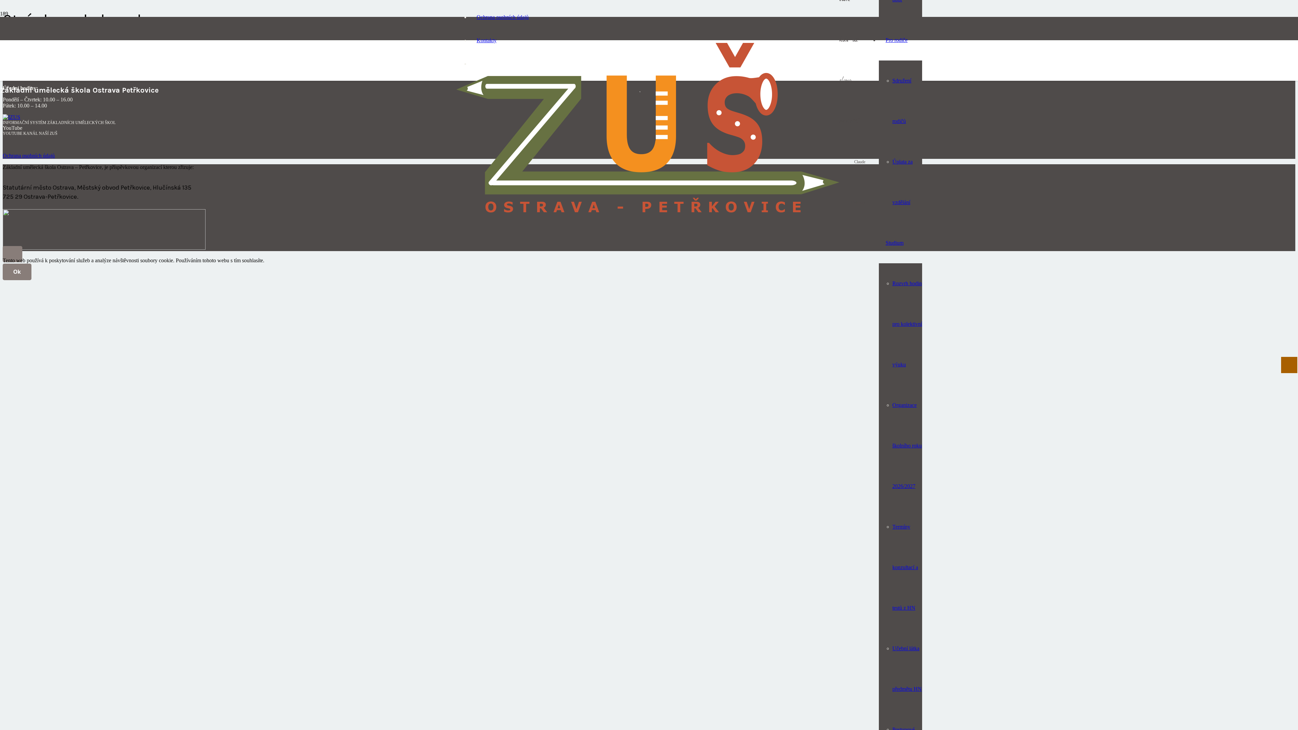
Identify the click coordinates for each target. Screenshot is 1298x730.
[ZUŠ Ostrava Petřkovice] (647, 218)
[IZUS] (11, 117)
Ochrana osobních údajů (29, 156)
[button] (12, 254)
